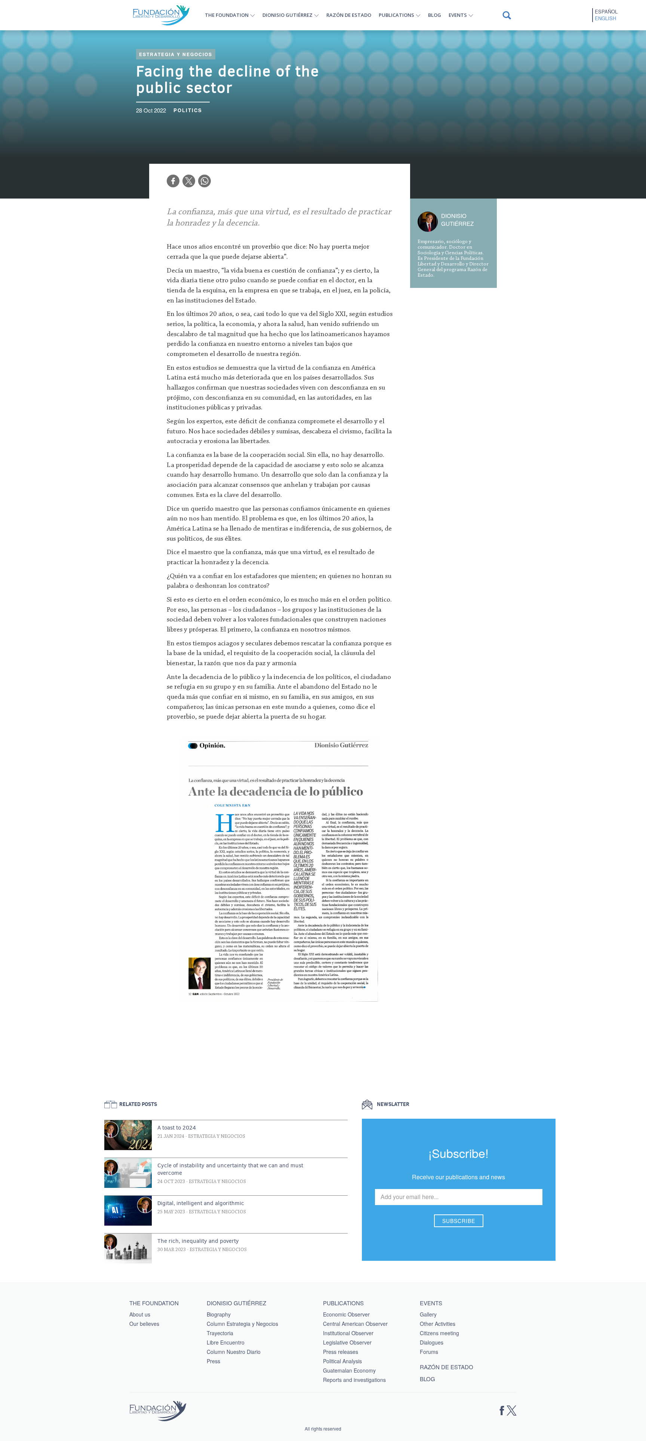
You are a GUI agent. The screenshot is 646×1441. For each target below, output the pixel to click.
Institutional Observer (348, 1333)
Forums (429, 1351)
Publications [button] (396, 15)
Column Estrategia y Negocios (242, 1323)
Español (606, 11)
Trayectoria (220, 1333)
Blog (434, 15)
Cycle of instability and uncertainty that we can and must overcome (230, 1169)
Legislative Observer (347, 1342)
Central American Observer (355, 1323)
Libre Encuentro (225, 1342)
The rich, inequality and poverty (198, 1241)
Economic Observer (346, 1314)
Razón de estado (348, 15)
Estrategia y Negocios (175, 54)
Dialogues (431, 1342)
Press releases (340, 1351)
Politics (187, 110)
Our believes (144, 1323)
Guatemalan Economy (349, 1370)
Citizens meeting (439, 1333)
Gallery (428, 1314)
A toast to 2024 (176, 1127)
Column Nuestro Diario (234, 1351)
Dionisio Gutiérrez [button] (287, 15)
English (605, 18)
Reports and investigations (354, 1379)
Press (213, 1361)
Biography (219, 1314)
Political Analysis (342, 1361)
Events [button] (458, 15)
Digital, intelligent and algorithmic (200, 1203)
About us (139, 1314)
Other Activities (437, 1323)
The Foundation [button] (227, 15)
